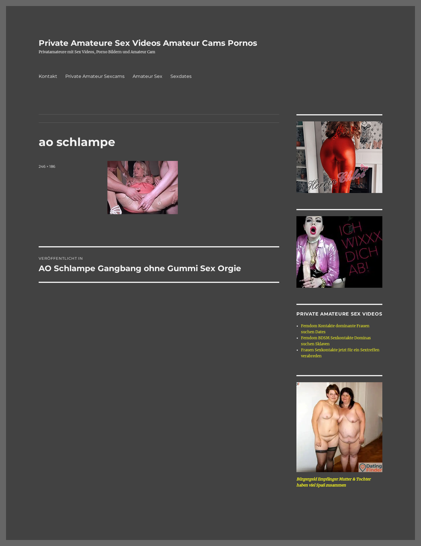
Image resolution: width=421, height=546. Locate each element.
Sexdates (181, 76)
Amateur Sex (147, 76)
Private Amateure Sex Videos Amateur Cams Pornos (148, 43)
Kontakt (48, 76)
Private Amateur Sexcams (95, 76)
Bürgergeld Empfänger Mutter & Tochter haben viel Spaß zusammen (333, 482)
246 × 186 (47, 166)
